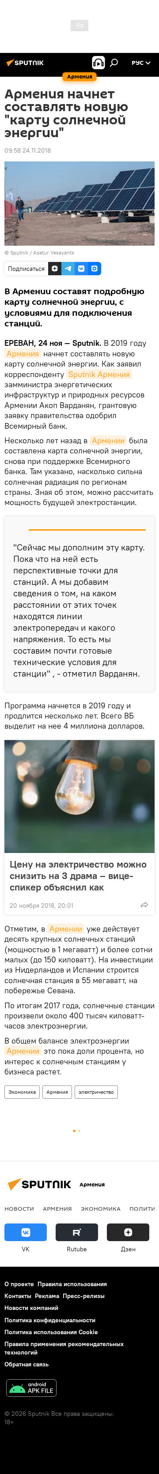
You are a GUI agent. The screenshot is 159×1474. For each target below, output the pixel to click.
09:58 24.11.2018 (27, 150)
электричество (96, 1092)
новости (19, 1208)
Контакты (17, 1296)
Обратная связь (26, 1364)
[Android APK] (31, 1389)
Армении (108, 440)
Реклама (47, 1296)
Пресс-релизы (84, 1296)
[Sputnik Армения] (26, 66)
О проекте (19, 1284)
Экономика (22, 1092)
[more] (144, 904)
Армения (23, 353)
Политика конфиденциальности (49, 1320)
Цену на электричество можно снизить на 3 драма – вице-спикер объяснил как (78, 875)
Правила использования (72, 1284)
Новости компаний (31, 1308)
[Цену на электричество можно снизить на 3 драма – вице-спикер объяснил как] (79, 796)
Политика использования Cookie (51, 1332)
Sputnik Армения (99, 374)
